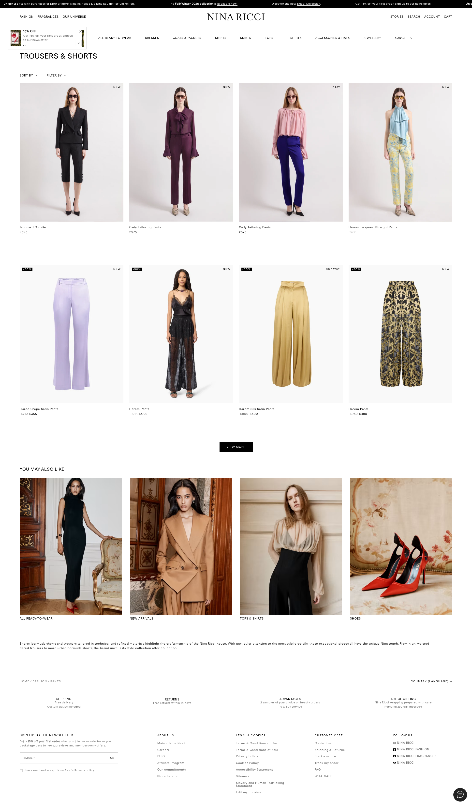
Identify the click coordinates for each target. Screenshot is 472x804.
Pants (55, 681)
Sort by (26, 75)
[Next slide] (411, 38)
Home (25, 681)
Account (432, 16)
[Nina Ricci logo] (236, 16)
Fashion (40, 681)
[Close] (80, 31)
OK (112, 758)
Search (414, 16)
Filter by (54, 75)
